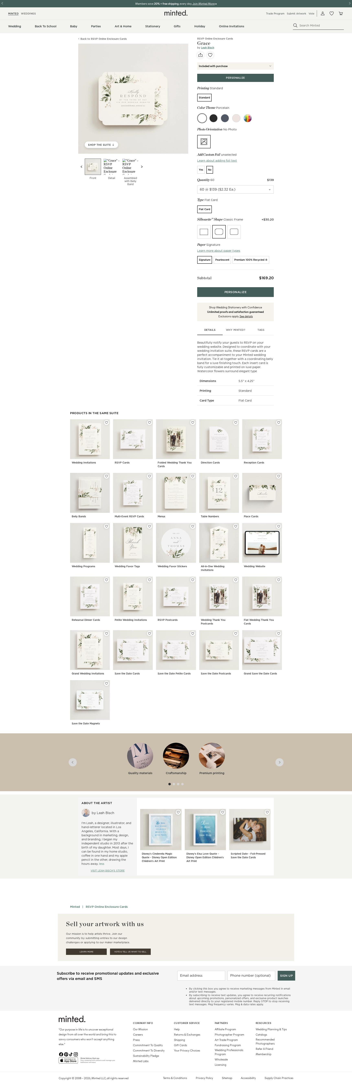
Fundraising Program (228, 1045)
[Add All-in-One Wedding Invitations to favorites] (235, 526)
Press (136, 1040)
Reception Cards (254, 462)
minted (13, 13)
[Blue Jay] (225, 118)
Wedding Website (254, 566)
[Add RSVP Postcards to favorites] (192, 579)
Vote (311, 13)
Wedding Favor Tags (127, 566)
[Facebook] (61, 1053)
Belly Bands (79, 516)
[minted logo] (176, 13)
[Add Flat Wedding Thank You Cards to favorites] (278, 579)
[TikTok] (70, 1053)
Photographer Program (229, 1034)
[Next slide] (142, 166)
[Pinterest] (66, 1053)
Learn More (86, 952)
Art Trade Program (226, 1040)
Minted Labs (140, 1061)
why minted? (235, 329)
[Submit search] (295, 25)
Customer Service (187, 1023)
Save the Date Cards (127, 673)
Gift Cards (180, 1045)
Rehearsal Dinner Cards (86, 619)
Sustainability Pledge (146, 1056)
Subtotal (204, 278)
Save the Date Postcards (216, 673)
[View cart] (340, 13)
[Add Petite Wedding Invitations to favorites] (149, 579)
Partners (221, 1023)
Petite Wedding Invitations (131, 619)
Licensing (220, 1065)
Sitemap (227, 1078)
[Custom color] (248, 118)
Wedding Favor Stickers (172, 566)
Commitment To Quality (148, 1045)
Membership (263, 1054)
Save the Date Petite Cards (174, 673)
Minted (75, 906)
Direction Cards (210, 462)
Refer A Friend (264, 1049)
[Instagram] (75, 1053)
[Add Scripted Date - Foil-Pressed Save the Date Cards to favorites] (267, 812)
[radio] (204, 97)
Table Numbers (210, 516)
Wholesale (221, 1059)
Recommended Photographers (265, 1041)
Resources (263, 1023)
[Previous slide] (81, 166)
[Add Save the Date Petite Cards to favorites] (192, 633)
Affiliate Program (225, 1029)
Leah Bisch (207, 47)
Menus (161, 516)
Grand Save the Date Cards (260, 673)
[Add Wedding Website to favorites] (278, 526)
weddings (28, 13)
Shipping (179, 1040)
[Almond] (236, 118)
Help (177, 1029)
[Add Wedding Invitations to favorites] (106, 422)
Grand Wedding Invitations (88, 673)
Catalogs (261, 1034)
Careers (138, 1034)
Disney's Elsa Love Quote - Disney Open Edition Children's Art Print (205, 857)
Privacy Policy (204, 1078)
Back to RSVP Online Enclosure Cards (103, 38)
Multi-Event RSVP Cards (129, 516)
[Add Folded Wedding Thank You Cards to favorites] (192, 422)
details (210, 329)
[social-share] (200, 55)
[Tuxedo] (213, 118)
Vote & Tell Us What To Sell (130, 952)
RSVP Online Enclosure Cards (107, 906)
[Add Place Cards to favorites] (278, 476)
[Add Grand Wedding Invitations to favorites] (106, 633)
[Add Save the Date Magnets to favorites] (106, 683)
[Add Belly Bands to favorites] (106, 476)
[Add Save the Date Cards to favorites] (149, 633)
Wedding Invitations (84, 462)
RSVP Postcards (168, 619)
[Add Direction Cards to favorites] (235, 422)
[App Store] (68, 1062)
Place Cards (251, 516)
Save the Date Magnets (86, 723)
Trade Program (275, 13)
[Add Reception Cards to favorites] (278, 422)
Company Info (143, 1023)
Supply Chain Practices (279, 1078)
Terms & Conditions (175, 1078)
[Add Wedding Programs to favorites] (106, 526)
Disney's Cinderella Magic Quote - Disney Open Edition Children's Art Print (159, 857)
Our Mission (140, 1029)
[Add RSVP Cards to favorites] (149, 422)
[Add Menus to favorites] (192, 476)
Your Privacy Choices (187, 1050)
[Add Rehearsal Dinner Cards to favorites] (106, 579)
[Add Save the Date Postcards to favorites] (235, 633)
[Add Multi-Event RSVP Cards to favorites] (149, 476)
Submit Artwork (296, 13)
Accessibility (248, 1078)
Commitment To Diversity (149, 1050)
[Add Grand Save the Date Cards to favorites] (278, 633)
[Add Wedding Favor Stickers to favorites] (192, 526)
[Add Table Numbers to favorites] (235, 476)
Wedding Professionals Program (229, 1052)
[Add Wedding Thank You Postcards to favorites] (235, 579)
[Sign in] (322, 13)
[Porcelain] (202, 118)
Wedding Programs (83, 566)
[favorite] (210, 55)
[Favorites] (331, 13)
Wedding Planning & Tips (271, 1029)
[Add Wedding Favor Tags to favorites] (149, 526)
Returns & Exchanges (187, 1034)
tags (260, 329)
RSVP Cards (122, 462)
